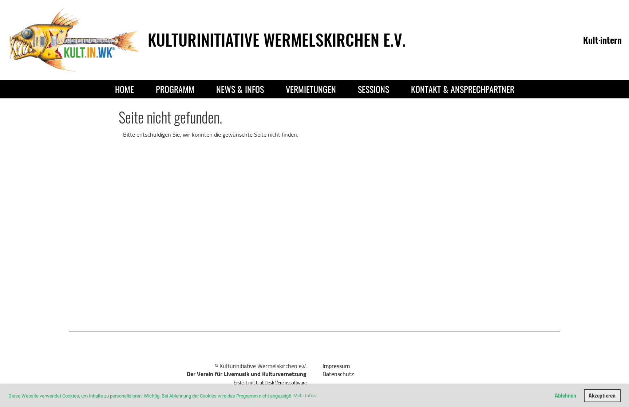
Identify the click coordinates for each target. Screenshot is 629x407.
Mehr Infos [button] (304, 395)
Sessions (373, 88)
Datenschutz (338, 373)
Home (124, 88)
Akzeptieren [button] (602, 395)
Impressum (336, 365)
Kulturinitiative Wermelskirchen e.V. (277, 39)
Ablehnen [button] (565, 395)
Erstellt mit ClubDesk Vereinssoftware (270, 382)
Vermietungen (311, 88)
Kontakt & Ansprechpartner (462, 88)
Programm (175, 88)
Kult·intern (602, 39)
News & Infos (240, 88)
